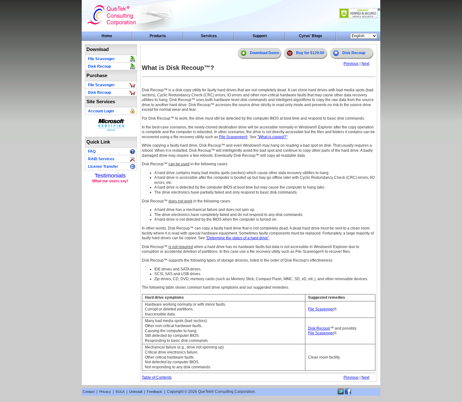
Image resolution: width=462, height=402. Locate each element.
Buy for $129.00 (310, 53)
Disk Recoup (99, 66)
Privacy (105, 392)
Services (209, 36)
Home (107, 36)
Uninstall (135, 392)
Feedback (154, 392)
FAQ (92, 151)
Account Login (101, 111)
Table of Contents (157, 377)
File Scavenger (101, 59)
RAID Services (101, 159)
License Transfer (103, 166)
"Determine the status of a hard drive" (237, 238)
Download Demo (264, 53)
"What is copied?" (272, 137)
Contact (89, 392)
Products (158, 36)
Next (365, 63)
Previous (351, 63)
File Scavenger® (233, 137)
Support (260, 36)
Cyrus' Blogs (310, 36)
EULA (120, 392)
